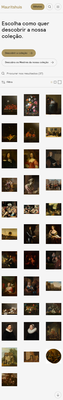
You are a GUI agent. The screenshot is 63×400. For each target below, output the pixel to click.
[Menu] (58, 6)
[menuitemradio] (51, 82)
